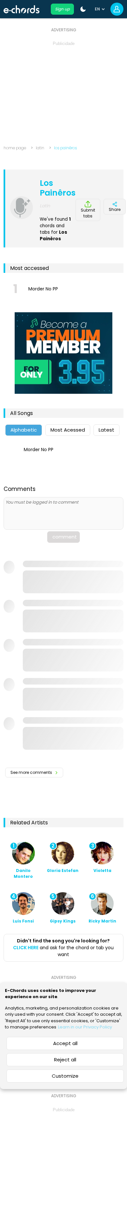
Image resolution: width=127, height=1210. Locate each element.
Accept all (65, 1043)
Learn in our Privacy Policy (85, 1027)
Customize (65, 1075)
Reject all (65, 1059)
